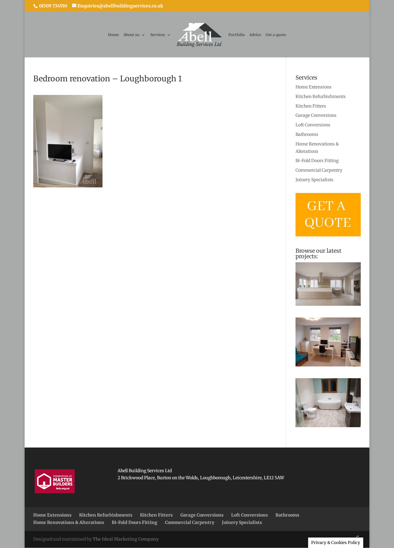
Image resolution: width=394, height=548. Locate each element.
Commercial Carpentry (319, 170)
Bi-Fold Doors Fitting (317, 160)
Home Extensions (314, 87)
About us (131, 35)
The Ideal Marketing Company (126, 539)
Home (113, 35)
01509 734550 (52, 6)
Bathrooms (307, 134)
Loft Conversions (313, 125)
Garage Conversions (316, 115)
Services (157, 35)
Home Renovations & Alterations (68, 522)
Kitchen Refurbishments (321, 96)
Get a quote (276, 35)
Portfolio (236, 35)
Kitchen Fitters (311, 106)
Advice (255, 35)
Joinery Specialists (314, 179)
